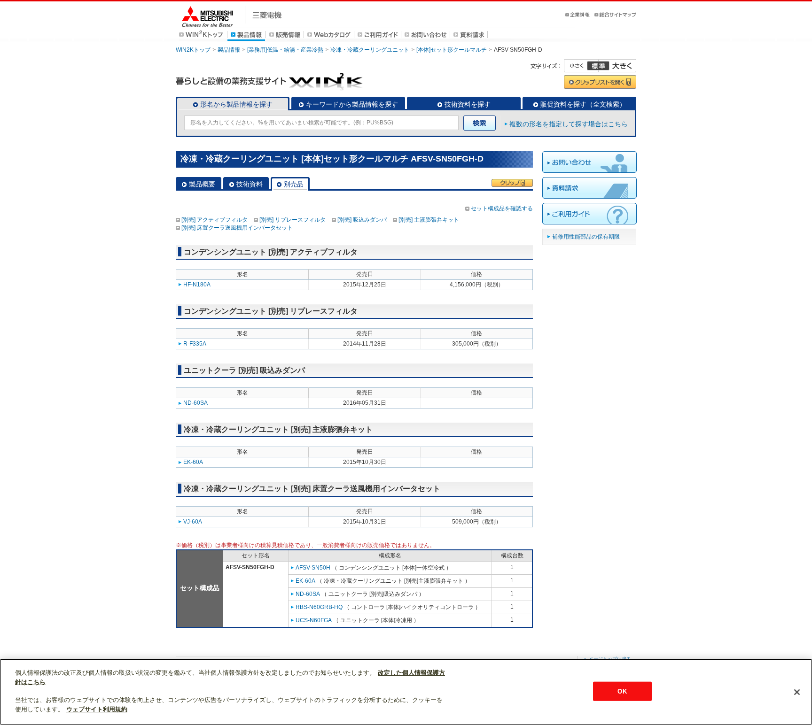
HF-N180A (197, 284)
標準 (598, 65)
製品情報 (229, 49)
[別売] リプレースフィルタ (292, 219)
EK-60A (193, 462)
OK (621, 690)
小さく (581, 65)
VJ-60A (192, 521)
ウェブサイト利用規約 (96, 709)
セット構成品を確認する (502, 208)
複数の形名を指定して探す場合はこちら (568, 124)
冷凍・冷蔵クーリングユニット (369, 49)
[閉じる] (797, 692)
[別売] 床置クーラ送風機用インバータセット (237, 227)
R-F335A (194, 343)
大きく (617, 65)
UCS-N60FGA (314, 620)
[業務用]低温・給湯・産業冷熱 (285, 49)
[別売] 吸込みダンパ (362, 219)
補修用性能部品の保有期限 (586, 236)
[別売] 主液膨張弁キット (428, 219)
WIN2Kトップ (193, 49)
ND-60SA (195, 403)
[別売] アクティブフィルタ (214, 219)
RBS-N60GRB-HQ (319, 607)
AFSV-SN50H (313, 567)
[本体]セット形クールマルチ (451, 49)
